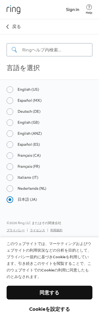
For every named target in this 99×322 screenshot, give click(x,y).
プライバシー (16, 230)
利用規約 (56, 230)
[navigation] (49, 45)
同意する (49, 293)
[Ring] (13, 9)
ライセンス (37, 230)
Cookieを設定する (49, 309)
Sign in (72, 9)
